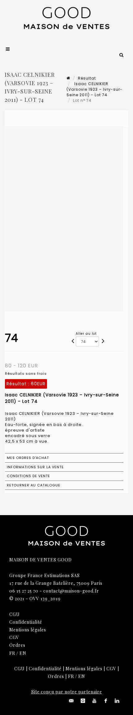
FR (12, 653)
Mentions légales (27, 630)
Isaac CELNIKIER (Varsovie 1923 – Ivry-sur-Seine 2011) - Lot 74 (94, 89)
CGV (14, 637)
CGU (14, 614)
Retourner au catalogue (33, 485)
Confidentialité (25, 622)
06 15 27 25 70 (23, 591)
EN (22, 653)
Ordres (17, 645)
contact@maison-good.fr (71, 591)
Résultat (87, 78)
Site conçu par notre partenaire (66, 692)
